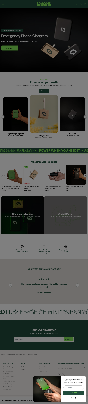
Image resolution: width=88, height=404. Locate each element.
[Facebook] (72, 398)
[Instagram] (75, 398)
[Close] (84, 378)
